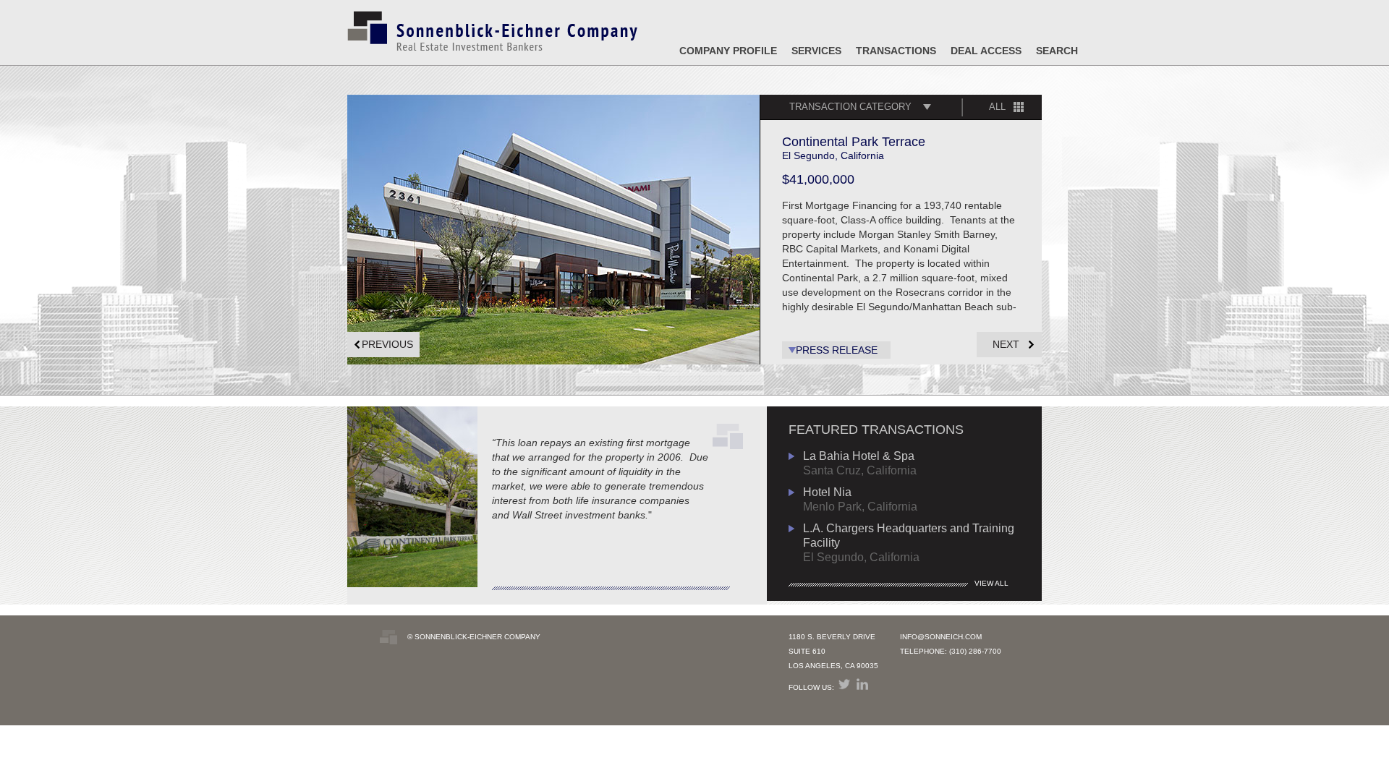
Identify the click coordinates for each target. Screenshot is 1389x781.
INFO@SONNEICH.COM (941, 637)
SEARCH (1057, 50)
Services (816, 50)
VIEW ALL (991, 583)
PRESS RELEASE (837, 350)
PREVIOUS (387, 344)
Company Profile (728, 50)
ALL (997, 106)
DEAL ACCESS (986, 50)
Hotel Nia (827, 492)
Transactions (896, 50)
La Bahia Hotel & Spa (858, 456)
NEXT (1006, 344)
